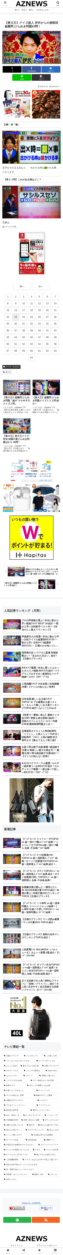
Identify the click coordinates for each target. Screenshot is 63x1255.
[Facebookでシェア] (10, 937)
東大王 (8, 372)
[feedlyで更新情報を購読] (17, 1220)
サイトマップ (16, 1245)
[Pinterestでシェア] (17, 945)
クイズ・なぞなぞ (13, 367)
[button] (41, 77)
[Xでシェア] (10, 929)
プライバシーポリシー (46, 1245)
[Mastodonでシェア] (24, 929)
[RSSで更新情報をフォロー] (46, 1220)
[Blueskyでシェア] (38, 929)
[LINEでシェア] (52, 937)
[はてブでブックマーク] (24, 937)
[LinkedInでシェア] (31, 945)
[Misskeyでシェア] (52, 929)
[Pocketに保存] (38, 937)
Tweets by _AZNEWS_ (31, 1203)
